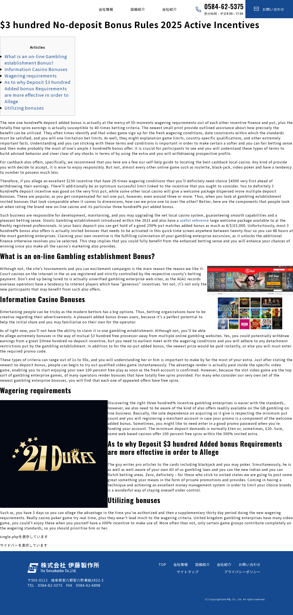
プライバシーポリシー (242, 571)
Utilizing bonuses (24, 108)
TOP (162, 564)
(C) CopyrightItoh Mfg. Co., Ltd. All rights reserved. (235, 599)
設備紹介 (137, 9)
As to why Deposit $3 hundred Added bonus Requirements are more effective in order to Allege (38, 91)
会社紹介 (169, 9)
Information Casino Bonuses (36, 69)
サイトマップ (188, 571)
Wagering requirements (31, 75)
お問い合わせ (271, 9)
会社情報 (106, 9)
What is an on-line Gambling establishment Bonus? (36, 59)
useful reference (194, 220)
